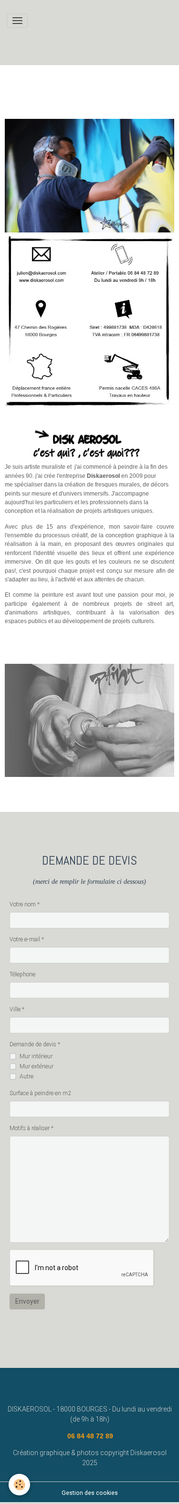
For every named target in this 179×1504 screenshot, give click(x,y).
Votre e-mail (25, 939)
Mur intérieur (36, 1056)
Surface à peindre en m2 (40, 1093)
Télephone (22, 974)
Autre (26, 1076)
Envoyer (27, 1301)
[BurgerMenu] (17, 20)
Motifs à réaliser (30, 1128)
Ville (15, 1009)
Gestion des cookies (90, 1493)
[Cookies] (19, 1484)
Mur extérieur (36, 1066)
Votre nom (23, 904)
